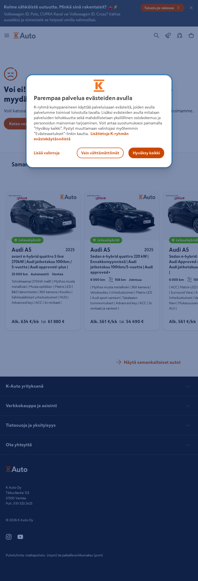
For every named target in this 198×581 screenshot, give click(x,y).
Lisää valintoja (47, 153)
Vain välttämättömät (100, 153)
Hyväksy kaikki (146, 153)
